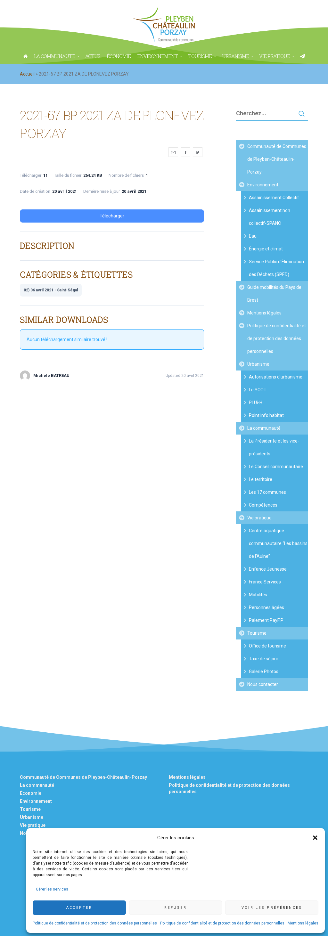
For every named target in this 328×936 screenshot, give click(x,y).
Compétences (263, 505)
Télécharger (112, 216)
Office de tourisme (267, 645)
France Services (265, 581)
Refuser (175, 908)
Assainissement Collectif (274, 197)
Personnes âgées (266, 607)
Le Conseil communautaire (276, 466)
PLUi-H (255, 402)
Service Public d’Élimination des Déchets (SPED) (276, 268)
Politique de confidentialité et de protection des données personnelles (95, 923)
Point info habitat (266, 415)
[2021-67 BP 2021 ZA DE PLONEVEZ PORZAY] (173, 152)
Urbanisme (258, 364)
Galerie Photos (263, 671)
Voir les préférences (272, 908)
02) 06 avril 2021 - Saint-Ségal (51, 290)
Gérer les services (52, 889)
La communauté (264, 428)
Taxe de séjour (263, 658)
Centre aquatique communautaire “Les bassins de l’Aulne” (278, 543)
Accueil (27, 74)
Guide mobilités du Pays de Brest (274, 294)
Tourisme (256, 633)
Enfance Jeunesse (268, 569)
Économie (30, 793)
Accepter (79, 908)
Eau (253, 236)
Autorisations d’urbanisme (275, 376)
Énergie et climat (266, 248)
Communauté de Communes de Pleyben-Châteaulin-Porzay (276, 159)
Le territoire (260, 479)
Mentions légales (303, 923)
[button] (315, 837)
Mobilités (258, 594)
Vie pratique (259, 517)
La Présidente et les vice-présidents (274, 447)
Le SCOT (257, 389)
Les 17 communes (267, 492)
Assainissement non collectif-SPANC (269, 217)
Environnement (262, 184)
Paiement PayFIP (266, 620)
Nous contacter (262, 684)
